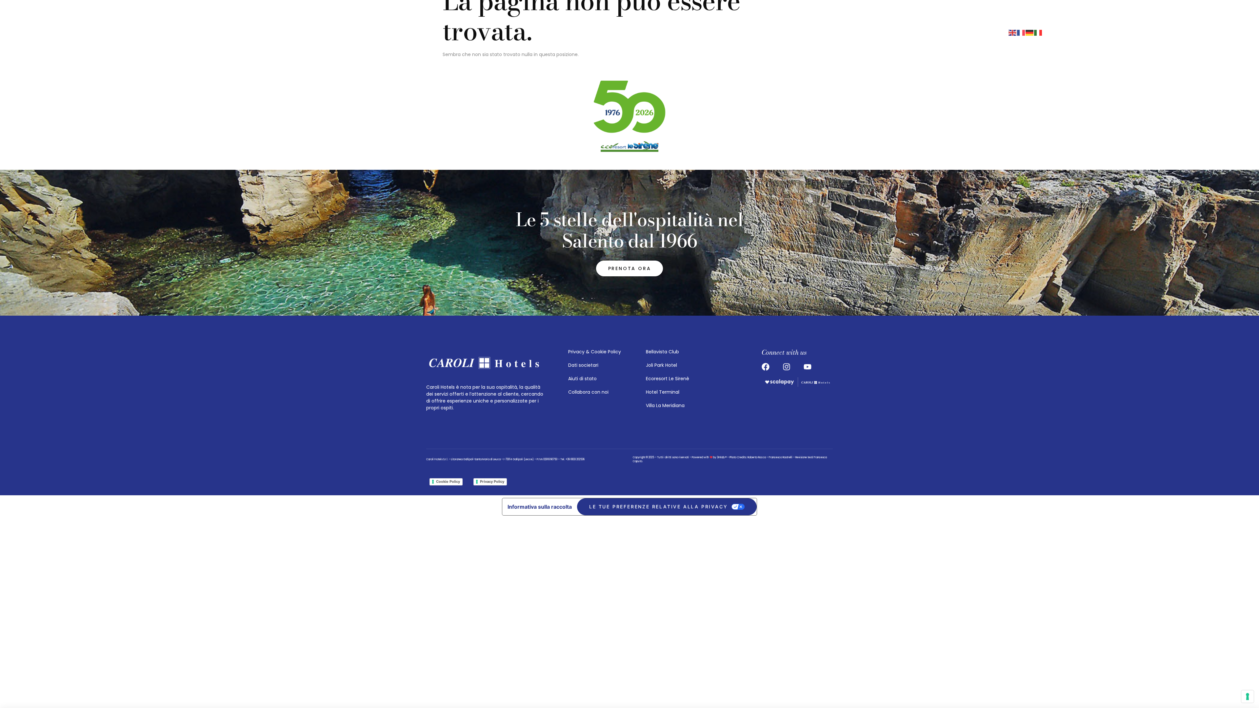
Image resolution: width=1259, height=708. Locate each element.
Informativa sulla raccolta (540, 506)
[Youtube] (795, 32)
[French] (1021, 32)
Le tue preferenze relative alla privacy (658, 506)
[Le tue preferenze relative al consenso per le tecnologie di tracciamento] (1247, 696)
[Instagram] (771, 32)
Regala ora (970, 32)
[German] (1030, 32)
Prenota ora (899, 32)
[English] (1013, 32)
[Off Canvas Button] (851, 32)
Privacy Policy (492, 481)
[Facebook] (783, 32)
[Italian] (1038, 32)
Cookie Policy (448, 481)
